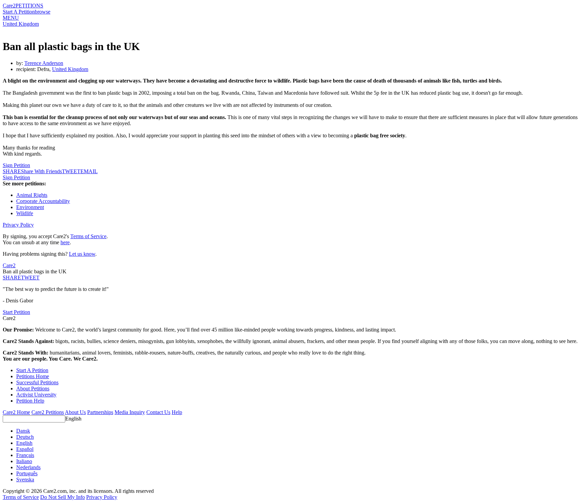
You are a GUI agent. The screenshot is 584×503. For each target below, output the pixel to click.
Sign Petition (16, 165)
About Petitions (32, 388)
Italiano (24, 461)
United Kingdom (21, 24)
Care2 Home (16, 412)
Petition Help (30, 401)
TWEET (71, 171)
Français (25, 455)
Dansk (23, 431)
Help (177, 412)
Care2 (9, 5)
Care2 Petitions (47, 412)
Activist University (36, 394)
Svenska (25, 479)
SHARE (12, 277)
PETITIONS (29, 5)
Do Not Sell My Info (62, 497)
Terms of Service (88, 236)
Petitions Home (32, 376)
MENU (11, 18)
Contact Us (158, 412)
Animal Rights (31, 195)
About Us (75, 412)
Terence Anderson (43, 63)
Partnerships (100, 412)
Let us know (82, 254)
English (73, 418)
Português (27, 473)
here (65, 242)
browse (42, 12)
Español (24, 449)
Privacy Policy (18, 225)
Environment (30, 207)
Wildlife (24, 213)
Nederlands (28, 467)
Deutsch (25, 437)
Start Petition (16, 312)
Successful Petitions (37, 382)
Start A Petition (19, 12)
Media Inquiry (130, 412)
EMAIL (89, 171)
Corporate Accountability (43, 201)
